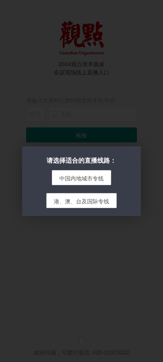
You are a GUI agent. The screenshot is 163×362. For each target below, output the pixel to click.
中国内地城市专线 (81, 178)
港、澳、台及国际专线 (81, 201)
